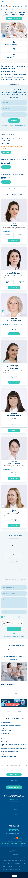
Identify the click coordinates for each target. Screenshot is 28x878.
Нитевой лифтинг (5, 741)
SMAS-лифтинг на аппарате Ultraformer (11, 725)
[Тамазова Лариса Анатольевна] (14, 258)
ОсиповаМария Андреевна (14, 462)
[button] (6, 2)
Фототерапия (4, 736)
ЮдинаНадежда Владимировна (14, 511)
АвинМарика (14, 224)
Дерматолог (12, 227)
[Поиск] (16, 2)
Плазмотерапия (5, 733)
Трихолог (17, 228)
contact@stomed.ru (14, 799)
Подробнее (14, 240)
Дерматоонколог (20, 227)
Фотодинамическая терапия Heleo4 (10, 751)
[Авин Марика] (14, 210)
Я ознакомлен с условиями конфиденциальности (14, 636)
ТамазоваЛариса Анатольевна (14, 273)
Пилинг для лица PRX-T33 (7, 730)
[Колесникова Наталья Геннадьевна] (14, 305)
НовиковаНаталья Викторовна (14, 414)
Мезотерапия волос (6, 722)
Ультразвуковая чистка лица (8, 738)
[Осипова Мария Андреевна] (14, 448)
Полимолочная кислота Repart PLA (9, 756)
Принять (14, 875)
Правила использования (20, 873)
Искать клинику (14, 774)
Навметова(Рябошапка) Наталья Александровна (14, 366)
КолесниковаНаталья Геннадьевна (14, 319)
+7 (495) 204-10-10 (16, 795)
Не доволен (24, 616)
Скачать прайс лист (16, 834)
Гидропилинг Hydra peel (7, 649)
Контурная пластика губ (7, 728)
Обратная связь (14, 803)
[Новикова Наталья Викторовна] (14, 400)
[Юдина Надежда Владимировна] (14, 496)
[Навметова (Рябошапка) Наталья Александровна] (14, 351)
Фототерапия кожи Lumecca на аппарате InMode (13, 748)
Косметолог (11, 228)
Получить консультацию (14, 18)
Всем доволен (7, 616)
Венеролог (5, 227)
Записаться (6, 152)
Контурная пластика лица (7, 754)
